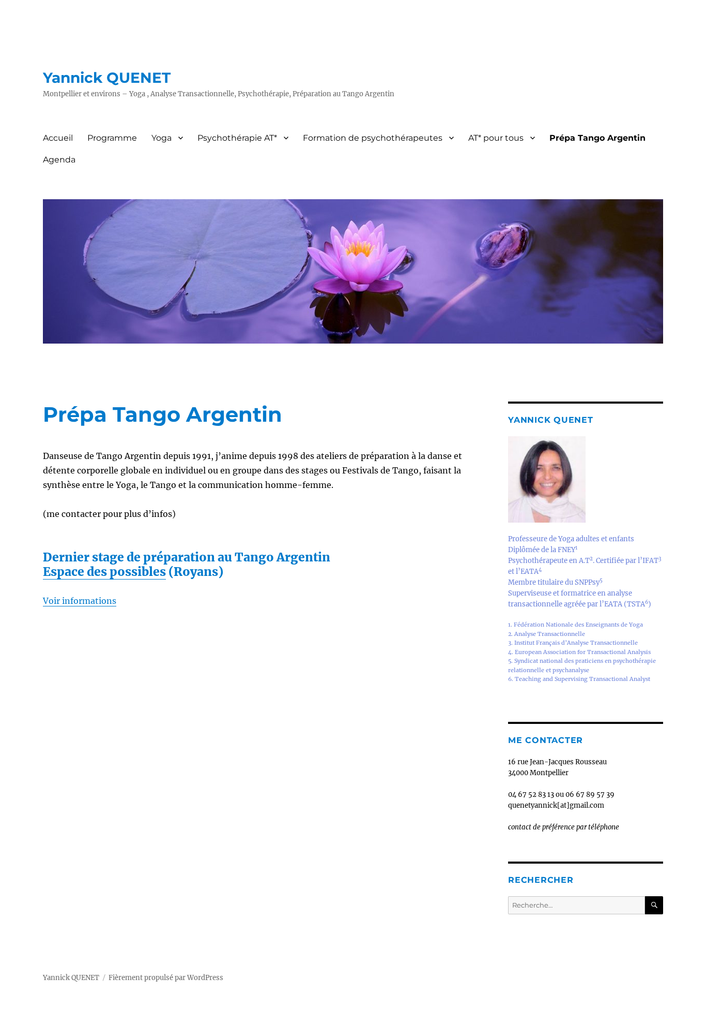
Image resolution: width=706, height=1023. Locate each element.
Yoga (161, 138)
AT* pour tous (496, 138)
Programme (112, 138)
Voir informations (79, 601)
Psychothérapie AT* (237, 138)
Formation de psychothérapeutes (372, 138)
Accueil (58, 138)
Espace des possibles (104, 571)
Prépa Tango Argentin (597, 138)
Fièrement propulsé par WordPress (166, 977)
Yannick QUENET (107, 77)
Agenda (59, 160)
